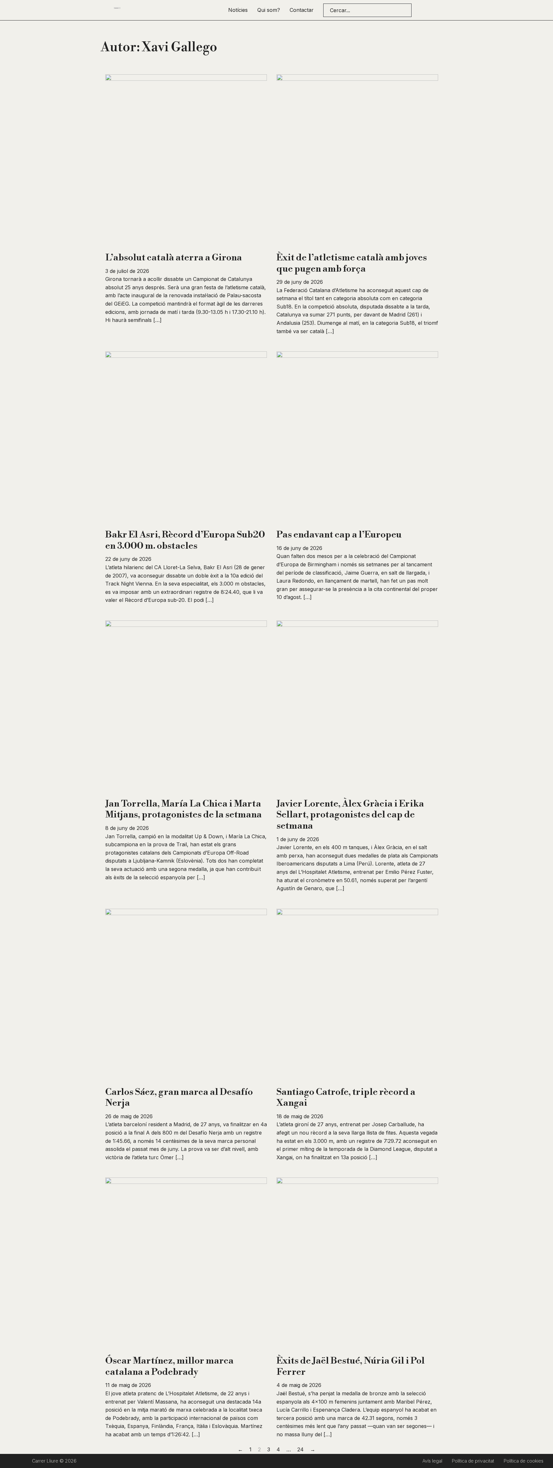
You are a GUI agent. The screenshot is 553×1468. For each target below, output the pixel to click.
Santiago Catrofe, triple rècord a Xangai (345, 1097)
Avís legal (432, 1461)
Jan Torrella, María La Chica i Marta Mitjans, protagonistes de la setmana (183, 809)
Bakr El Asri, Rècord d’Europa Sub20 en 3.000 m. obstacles (185, 540)
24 (300, 1449)
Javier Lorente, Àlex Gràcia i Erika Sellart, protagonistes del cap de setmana (350, 815)
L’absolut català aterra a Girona (173, 257)
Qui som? (268, 10)
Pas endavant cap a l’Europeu (339, 534)
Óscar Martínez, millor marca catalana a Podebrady (169, 1366)
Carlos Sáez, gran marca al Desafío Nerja (179, 1097)
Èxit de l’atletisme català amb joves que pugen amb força (351, 263)
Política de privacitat (473, 1461)
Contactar (302, 10)
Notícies (238, 10)
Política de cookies (523, 1461)
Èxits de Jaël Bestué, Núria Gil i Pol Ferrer (350, 1366)
